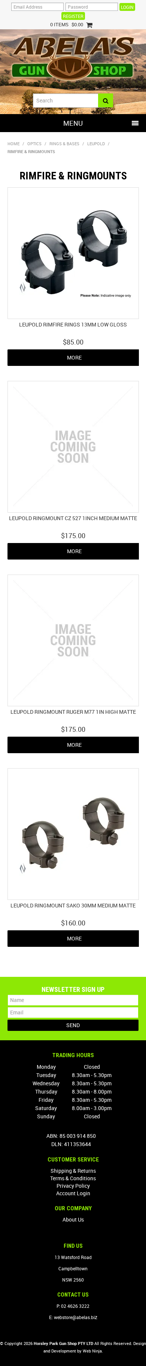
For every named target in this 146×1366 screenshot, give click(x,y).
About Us (73, 1219)
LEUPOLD (96, 143)
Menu (73, 123)
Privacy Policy (73, 1185)
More (74, 357)
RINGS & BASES (64, 143)
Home (13, 143)
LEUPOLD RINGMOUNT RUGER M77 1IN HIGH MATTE (73, 711)
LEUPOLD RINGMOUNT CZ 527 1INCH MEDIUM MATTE (73, 518)
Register (73, 16)
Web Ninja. (93, 1351)
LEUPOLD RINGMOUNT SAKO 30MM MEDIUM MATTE (73, 905)
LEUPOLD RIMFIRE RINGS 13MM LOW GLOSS (73, 324)
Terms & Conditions (73, 1178)
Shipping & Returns (73, 1170)
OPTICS (34, 143)
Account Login (73, 1193)
